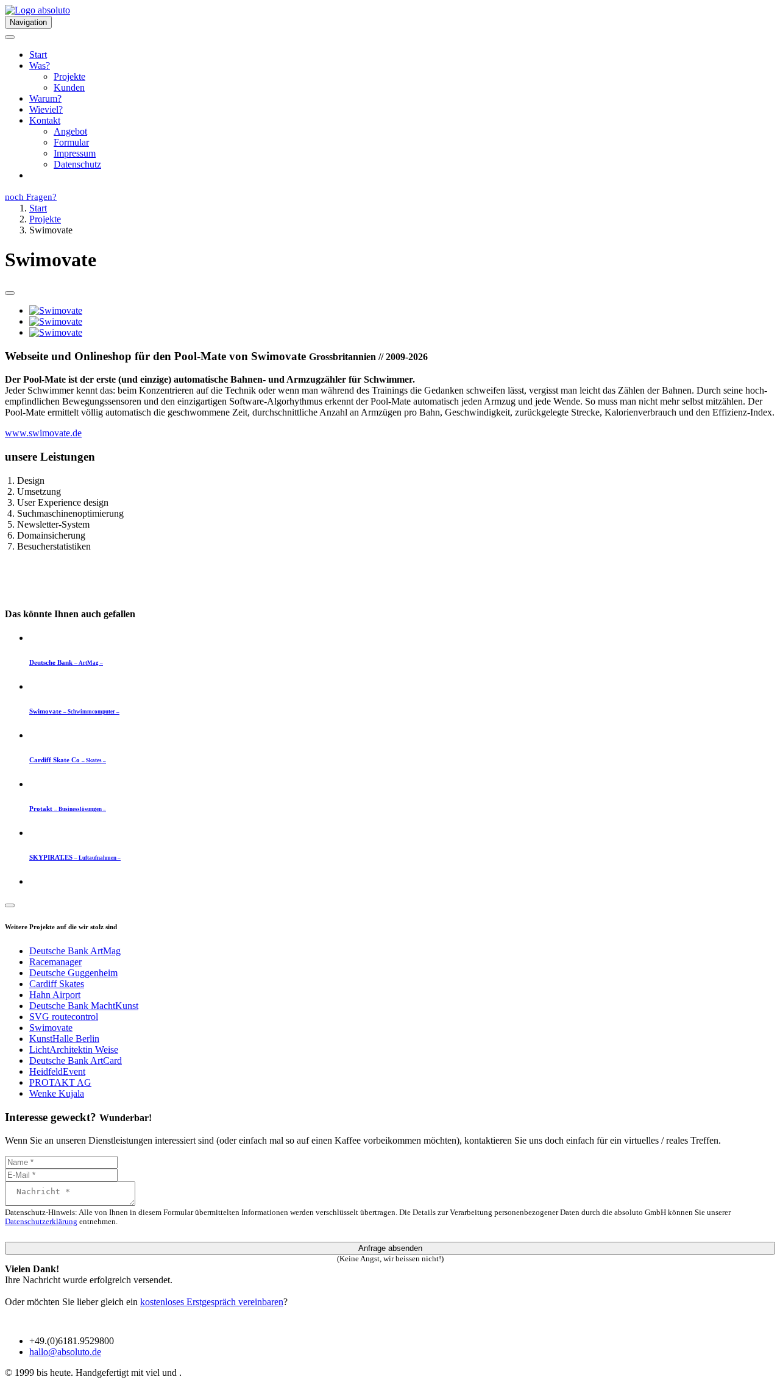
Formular (71, 142)
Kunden (69, 87)
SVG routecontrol (63, 1016)
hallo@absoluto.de (65, 1352)
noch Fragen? (31, 197)
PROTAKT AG (60, 1082)
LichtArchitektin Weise (73, 1049)
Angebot (70, 131)
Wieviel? (46, 109)
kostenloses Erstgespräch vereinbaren (211, 1302)
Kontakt (44, 120)
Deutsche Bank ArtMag (75, 951)
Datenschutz (77, 164)
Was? (39, 65)
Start (38, 54)
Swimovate (51, 1027)
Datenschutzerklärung (41, 1221)
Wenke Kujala (56, 1093)
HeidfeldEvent (57, 1071)
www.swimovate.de (43, 433)
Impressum (75, 153)
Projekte (69, 76)
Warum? (45, 98)
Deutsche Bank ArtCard (75, 1060)
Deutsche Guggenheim (73, 973)
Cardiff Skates (56, 984)
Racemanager (55, 962)
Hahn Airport (54, 995)
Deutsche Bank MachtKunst (83, 1005)
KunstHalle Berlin (64, 1038)
